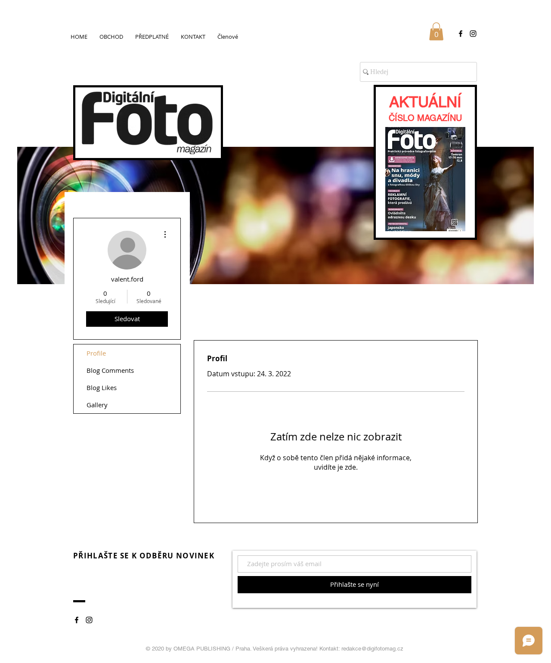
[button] (436, 31)
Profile (96, 353)
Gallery (97, 404)
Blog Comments (110, 370)
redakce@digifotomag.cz (372, 648)
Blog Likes (102, 387)
